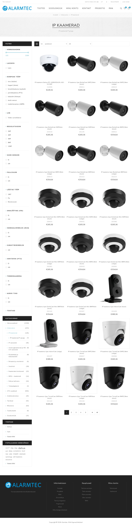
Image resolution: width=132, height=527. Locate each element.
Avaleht (55, 15)
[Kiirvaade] (44, 64)
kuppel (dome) (13, 85)
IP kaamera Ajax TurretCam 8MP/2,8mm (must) (114, 397)
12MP (10, 146)
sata (10, 454)
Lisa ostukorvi (55, 64)
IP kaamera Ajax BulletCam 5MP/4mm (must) (50, 128)
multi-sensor (12, 100)
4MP (9, 135)
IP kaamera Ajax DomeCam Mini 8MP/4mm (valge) (81, 307)
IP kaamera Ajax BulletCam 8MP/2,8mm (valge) (49, 173)
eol (7, 451)
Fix (9, 198)
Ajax (8, 432)
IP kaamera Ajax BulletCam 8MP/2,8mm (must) (114, 128)
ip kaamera (17, 451)
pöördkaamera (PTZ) (15, 93)
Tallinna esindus (86, 488)
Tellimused (113, 488)
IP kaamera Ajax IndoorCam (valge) (49, 351)
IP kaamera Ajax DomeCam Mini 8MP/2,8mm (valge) (114, 263)
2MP (9, 131)
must (23, 451)
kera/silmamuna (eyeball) (17, 89)
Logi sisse (125, 2)
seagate (15, 454)
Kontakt (59, 488)
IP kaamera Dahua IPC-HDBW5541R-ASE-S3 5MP (49, 83)
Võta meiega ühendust (60, 510)
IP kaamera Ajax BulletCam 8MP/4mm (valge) (114, 173)
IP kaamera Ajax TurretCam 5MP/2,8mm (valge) (114, 352)
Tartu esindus (86, 491)
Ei (8, 160)
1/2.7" (8, 448)
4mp (15, 448)
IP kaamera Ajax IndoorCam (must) (114, 307)
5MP (9, 139)
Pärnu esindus (86, 494)
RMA (59, 494)
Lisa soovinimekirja (51, 64)
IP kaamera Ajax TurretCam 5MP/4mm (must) (50, 397)
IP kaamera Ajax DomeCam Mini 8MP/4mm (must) (49, 307)
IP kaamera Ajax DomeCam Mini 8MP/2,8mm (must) (82, 263)
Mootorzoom (12, 202)
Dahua (9, 427)
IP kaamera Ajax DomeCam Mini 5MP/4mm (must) (114, 218)
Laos (9, 68)
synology (9, 457)
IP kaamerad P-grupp (66, 31)
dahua (21, 448)
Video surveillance (14, 118)
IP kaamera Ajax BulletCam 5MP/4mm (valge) (82, 128)
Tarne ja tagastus (60, 501)
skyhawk (22, 454)
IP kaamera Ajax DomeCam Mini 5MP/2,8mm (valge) (82, 218)
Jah (9, 164)
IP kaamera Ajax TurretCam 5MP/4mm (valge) (82, 397)
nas (7, 454)
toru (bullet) (12, 81)
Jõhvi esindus (86, 498)
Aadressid (113, 491)
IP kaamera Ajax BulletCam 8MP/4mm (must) (82, 173)
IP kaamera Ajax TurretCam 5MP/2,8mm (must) (81, 352)
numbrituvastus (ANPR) (16, 104)
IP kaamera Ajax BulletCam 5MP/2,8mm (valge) (114, 83)
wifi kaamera (17, 457)
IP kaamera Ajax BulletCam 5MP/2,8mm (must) (81, 83)
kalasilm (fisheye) (14, 97)
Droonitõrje (60, 498)
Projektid (60, 491)
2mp (12, 448)
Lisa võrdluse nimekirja (47, 64)
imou (10, 451)
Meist (60, 507)
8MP (9, 142)
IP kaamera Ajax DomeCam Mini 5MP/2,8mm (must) (49, 218)
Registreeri (115, 2)
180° (9, 194)
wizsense (9, 460)
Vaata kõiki (11, 437)
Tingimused (60, 504)
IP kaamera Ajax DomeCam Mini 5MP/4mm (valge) (49, 263)
